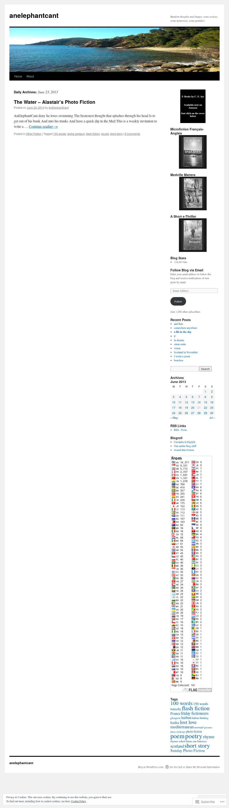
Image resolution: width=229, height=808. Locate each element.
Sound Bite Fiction (184, 450)
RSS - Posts (180, 430)
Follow (178, 301)
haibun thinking (200, 718)
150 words (59, 134)
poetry (193, 735)
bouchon (178, 360)
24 (173, 413)
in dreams (179, 340)
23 (211, 407)
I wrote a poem (182, 356)
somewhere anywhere (185, 328)
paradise (208, 727)
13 (192, 402)
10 (173, 402)
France (175, 713)
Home (18, 76)
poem (177, 735)
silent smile (180, 344)
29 (205, 413)
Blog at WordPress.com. (151, 767)
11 (180, 402)
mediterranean (182, 726)
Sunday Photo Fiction (187, 750)
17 (173, 407)
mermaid (199, 727)
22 (205, 407)
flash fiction (93, 134)
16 (211, 402)
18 (180, 407)
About (30, 76)
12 (186, 402)
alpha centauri (76, 134)
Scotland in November (186, 352)
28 (199, 413)
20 (192, 407)
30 (211, 413)
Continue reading (43, 126)
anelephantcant (34, 15)
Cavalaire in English (184, 442)
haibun (186, 717)
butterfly (175, 709)
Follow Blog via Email (186, 270)
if (175, 336)
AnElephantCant (59, 107)
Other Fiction (33, 134)
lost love (188, 722)
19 (186, 407)
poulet (105, 134)
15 (205, 402)
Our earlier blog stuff (185, 446)
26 (186, 413)
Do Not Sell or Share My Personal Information (195, 767)
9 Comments (132, 134)
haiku (174, 722)
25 (180, 413)
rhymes (174, 741)
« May (174, 417)
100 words (181, 703)
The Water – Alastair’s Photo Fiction (54, 101)
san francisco (200, 741)
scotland (177, 746)
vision (177, 348)
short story (116, 134)
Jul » (212, 417)
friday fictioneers (194, 713)
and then (178, 323)
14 (199, 402)
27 (192, 413)
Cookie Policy (78, 801)
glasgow (175, 718)
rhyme (208, 737)
